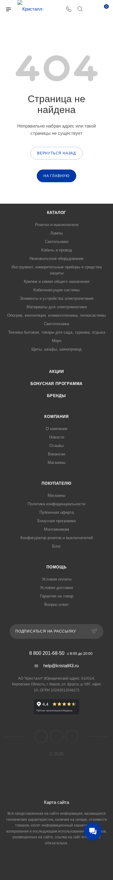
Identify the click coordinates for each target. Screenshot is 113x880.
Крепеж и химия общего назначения (56, 281)
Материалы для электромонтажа (57, 307)
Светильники (56, 241)
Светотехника (56, 324)
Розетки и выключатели (56, 224)
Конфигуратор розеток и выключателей (56, 537)
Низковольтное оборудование (56, 258)
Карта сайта (56, 802)
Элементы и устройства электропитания (56, 298)
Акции (56, 371)
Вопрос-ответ (56, 604)
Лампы (56, 233)
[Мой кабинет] (91, 9)
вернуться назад (56, 153)
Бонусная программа (56, 383)
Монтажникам (56, 529)
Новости (56, 437)
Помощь (56, 567)
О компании (56, 428)
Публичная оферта (56, 512)
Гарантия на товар (56, 596)
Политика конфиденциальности (56, 504)
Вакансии (56, 454)
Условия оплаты (56, 579)
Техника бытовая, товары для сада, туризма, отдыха (56, 332)
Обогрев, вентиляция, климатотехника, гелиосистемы (56, 315)
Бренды (56, 395)
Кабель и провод (56, 250)
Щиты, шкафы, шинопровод (56, 349)
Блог (56, 546)
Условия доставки (56, 587)
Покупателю (56, 483)
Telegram (56, 736)
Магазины (56, 462)
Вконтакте (41, 736)
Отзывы (56, 445)
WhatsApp (71, 736)
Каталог (56, 212)
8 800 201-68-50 (46, 653)
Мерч (56, 340)
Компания (56, 416)
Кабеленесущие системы (56, 290)
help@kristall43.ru (61, 665)
